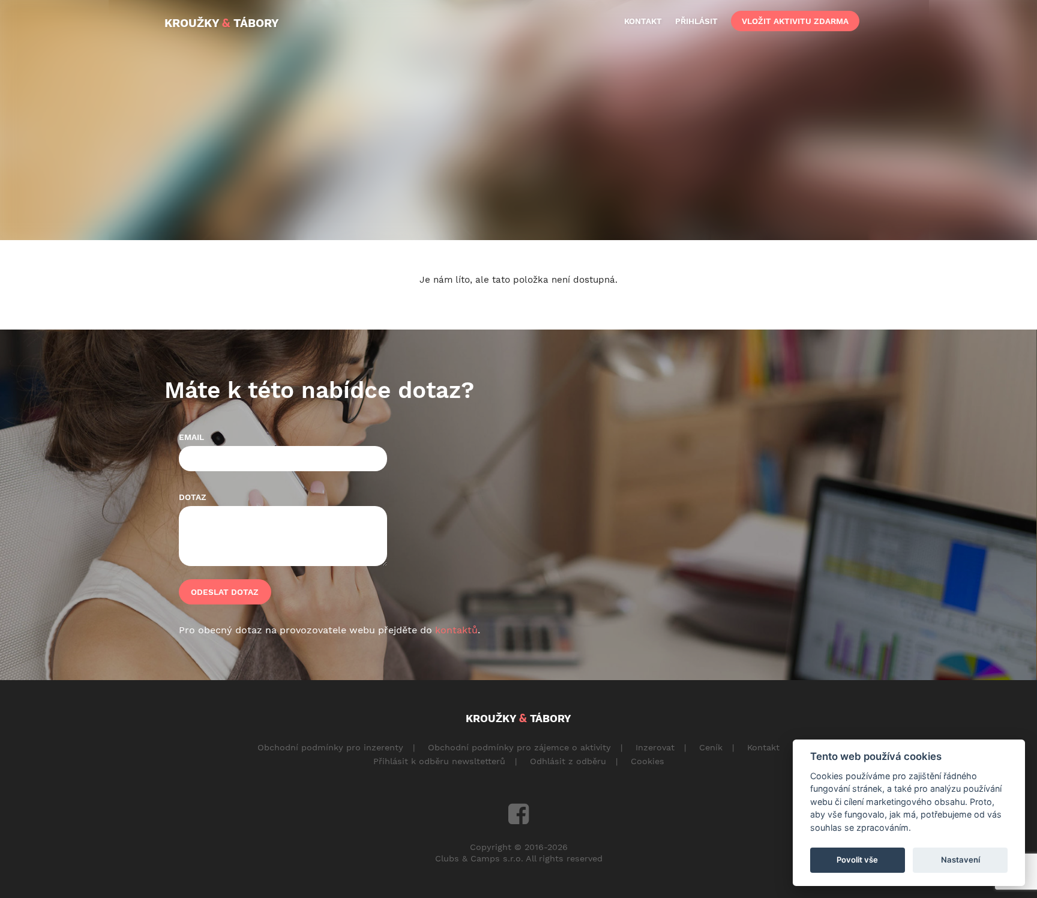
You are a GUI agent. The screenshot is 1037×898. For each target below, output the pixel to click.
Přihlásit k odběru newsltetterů (439, 761)
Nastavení (960, 859)
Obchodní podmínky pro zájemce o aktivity (519, 747)
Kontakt (763, 747)
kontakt (643, 21)
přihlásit (696, 21)
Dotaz (192, 497)
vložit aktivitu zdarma (795, 21)
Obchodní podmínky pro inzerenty (330, 747)
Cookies (647, 761)
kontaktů (456, 630)
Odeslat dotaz (225, 592)
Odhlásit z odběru (568, 761)
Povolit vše (857, 859)
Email (191, 437)
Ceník (711, 747)
